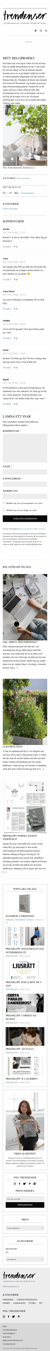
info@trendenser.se (11, 1286)
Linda (5, 350)
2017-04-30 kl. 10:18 (14, 382)
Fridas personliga (23, 178)
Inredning (8, 1300)
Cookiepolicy (41, 529)
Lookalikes (19, 1303)
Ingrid (6, 379)
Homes (6, 1303)
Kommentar (12, 430)
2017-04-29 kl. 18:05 (14, 353)
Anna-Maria (9, 291)
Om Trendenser (10, 1330)
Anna (5, 258)
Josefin (6, 229)
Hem (5, 1326)
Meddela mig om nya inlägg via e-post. (21, 510)
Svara (7, 246)
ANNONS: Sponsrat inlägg (19, 920)
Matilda (6, 320)
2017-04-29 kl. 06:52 (14, 261)
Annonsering (9, 1333)
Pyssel (32, 1303)
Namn (7, 466)
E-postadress (13, 478)
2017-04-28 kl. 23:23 (14, 232)
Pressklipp (12, 956)
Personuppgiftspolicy (27, 529)
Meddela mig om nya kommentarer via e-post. (24, 503)
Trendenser (25, 17)
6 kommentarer (27, 192)
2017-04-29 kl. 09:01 (14, 324)
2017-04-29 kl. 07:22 (14, 294)
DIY (7, 1252)
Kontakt (7, 1337)
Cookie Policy (9, 1344)
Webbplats (10, 490)
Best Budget (11, 1249)
